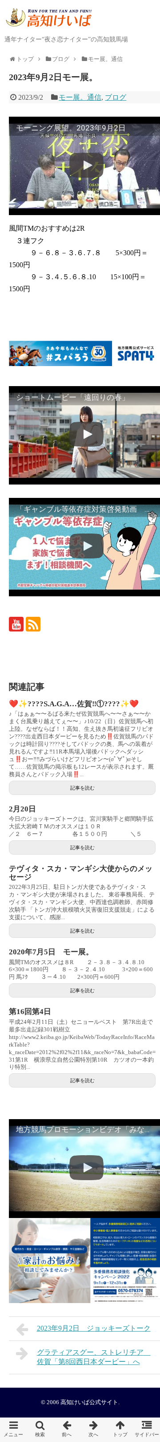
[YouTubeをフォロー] (16, 624)
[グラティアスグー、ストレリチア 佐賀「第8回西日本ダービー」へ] (93, 1430)
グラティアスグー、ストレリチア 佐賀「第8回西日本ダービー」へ (94, 1356)
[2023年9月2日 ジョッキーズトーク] (66, 1430)
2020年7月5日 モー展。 (51, 952)
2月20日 (22, 809)
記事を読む (82, 787)
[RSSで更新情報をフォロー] (33, 624)
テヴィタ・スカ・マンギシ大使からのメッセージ (80, 872)
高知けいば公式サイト (89, 1402)
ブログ (115, 97)
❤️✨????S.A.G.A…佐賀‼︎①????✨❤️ (74, 704)
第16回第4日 (30, 1011)
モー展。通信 (80, 97)
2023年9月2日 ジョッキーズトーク (94, 1328)
